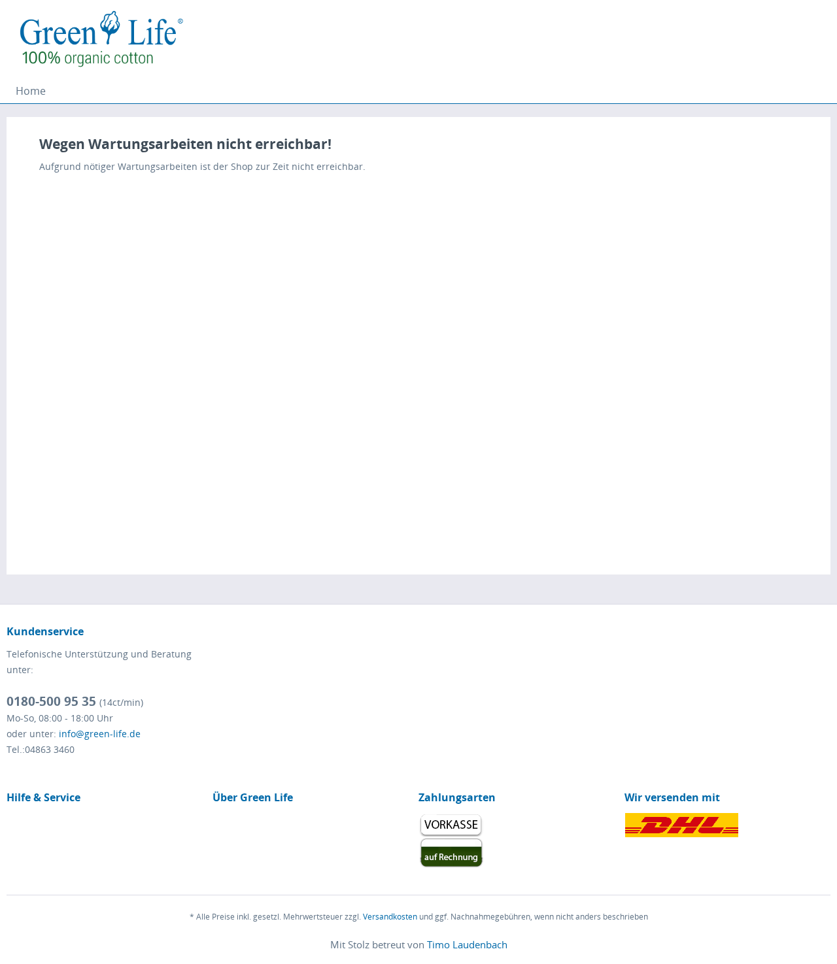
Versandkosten (390, 916)
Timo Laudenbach (467, 944)
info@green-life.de (100, 733)
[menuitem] (31, 90)
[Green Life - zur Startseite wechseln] (103, 39)
